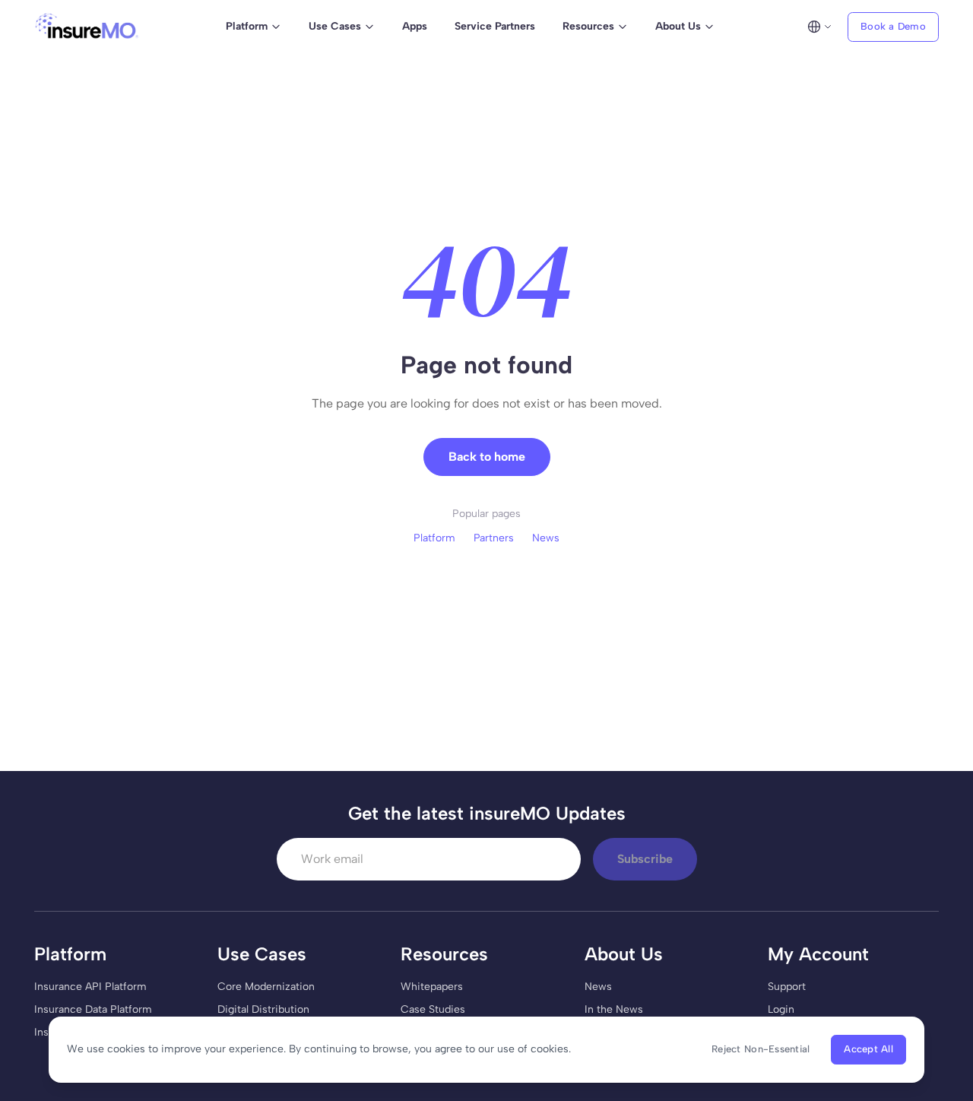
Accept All (868, 1049)
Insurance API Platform (90, 986)
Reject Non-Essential (761, 1049)
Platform (434, 537)
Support (787, 986)
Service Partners (495, 26)
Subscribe (645, 859)
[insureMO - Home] (87, 26)
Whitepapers (432, 986)
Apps (414, 26)
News (545, 537)
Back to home (486, 456)
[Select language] (819, 26)
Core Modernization (266, 986)
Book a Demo (893, 26)
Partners (494, 537)
